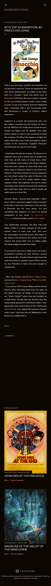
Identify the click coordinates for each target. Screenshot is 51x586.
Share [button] (6, 326)
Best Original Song (23, 280)
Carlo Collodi (39, 218)
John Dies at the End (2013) (24, 475)
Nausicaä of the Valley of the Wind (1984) (24, 547)
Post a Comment (17, 480)
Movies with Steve (16, 9)
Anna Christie (10, 309)
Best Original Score (38, 276)
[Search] (45, 4)
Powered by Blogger (27, 571)
